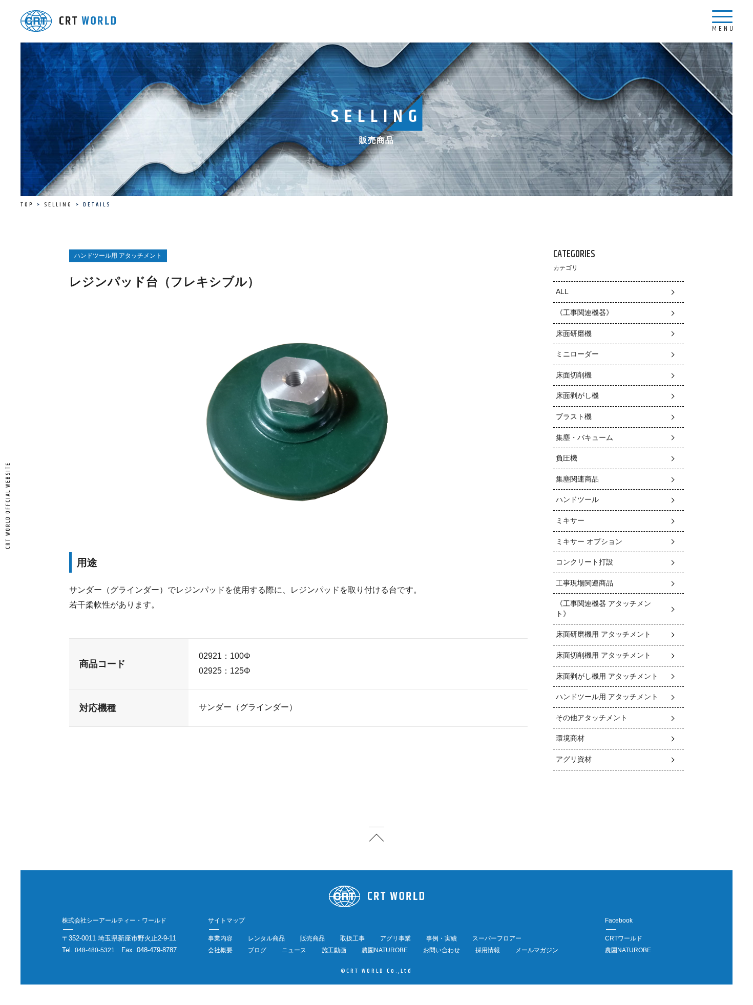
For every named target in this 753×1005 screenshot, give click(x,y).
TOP (26, 205)
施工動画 (334, 950)
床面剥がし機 (577, 395)
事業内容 (220, 938)
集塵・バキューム (584, 437)
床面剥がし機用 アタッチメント (607, 676)
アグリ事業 (395, 938)
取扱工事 (352, 938)
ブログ (257, 950)
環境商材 (570, 738)
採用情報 (487, 950)
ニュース (294, 950)
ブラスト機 (574, 416)
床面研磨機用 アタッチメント (603, 634)
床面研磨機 (574, 333)
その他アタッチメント (592, 718)
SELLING (58, 205)
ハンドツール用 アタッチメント (607, 697)
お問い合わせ (441, 950)
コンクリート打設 (584, 562)
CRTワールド (623, 938)
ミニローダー (577, 354)
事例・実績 (441, 938)
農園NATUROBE (385, 950)
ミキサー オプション (589, 541)
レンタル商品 (266, 938)
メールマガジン (536, 950)
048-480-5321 (95, 950)
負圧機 (566, 458)
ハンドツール (577, 499)
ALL (562, 291)
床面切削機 (574, 375)
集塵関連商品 (577, 479)
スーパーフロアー (496, 938)
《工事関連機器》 (584, 312)
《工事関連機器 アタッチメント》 (603, 608)
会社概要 (220, 950)
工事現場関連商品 (584, 583)
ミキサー (570, 520)
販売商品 (312, 938)
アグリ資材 (574, 759)
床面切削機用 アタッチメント (603, 655)
